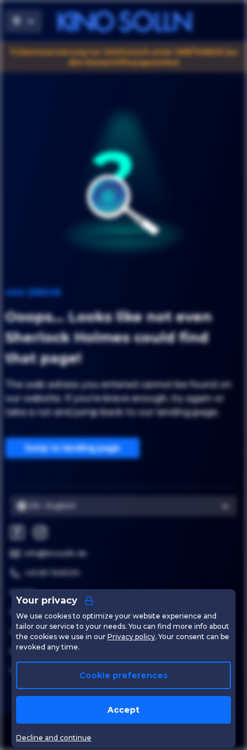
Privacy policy (131, 636)
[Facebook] (17, 532)
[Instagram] (40, 532)
